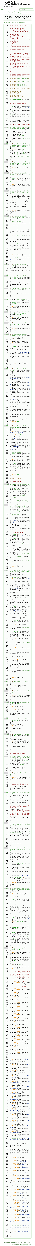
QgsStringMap (26, 138)
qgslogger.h (21, 84)
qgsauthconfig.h (22, 78)
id (23, 149)
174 (6, 425)
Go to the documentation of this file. (14, 22)
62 (6, 173)
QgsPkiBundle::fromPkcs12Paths (20, 571)
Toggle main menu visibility (2, 9)
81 (6, 216)
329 (6, 773)
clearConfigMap (16, 221)
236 (6, 570)
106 (6, 264)
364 (6, 848)
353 (6, 823)
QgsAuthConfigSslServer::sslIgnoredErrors (20, 824)
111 (6, 276)
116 (6, 288)
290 (6, 702)
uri (18, 152)
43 (6, 127)
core (12, 12)
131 (6, 323)
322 (6, 756)
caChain (17, 489)
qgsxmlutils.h (22, 85)
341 (6, 792)
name (20, 150)
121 (6, 299)
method (13, 130)
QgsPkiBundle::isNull (21, 681)
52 (6, 144)
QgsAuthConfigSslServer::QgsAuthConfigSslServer (20, 793)
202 (6, 484)
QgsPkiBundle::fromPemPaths (20, 505)
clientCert (25, 498)
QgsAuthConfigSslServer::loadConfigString (19, 889)
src (6, 12)
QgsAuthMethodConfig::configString (20, 191)
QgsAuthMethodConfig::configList (20, 312)
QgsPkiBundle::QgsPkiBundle (19, 484)
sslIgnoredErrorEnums (20, 832)
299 (6, 718)
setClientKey (15, 500)
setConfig (17, 248)
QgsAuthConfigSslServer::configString (20, 848)
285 (6, 691)
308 (6, 734)
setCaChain (25, 560)
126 (6, 312)
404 (6, 948)
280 (6, 681)
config (19, 317)
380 (6, 888)
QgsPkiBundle (18, 505)
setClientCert (16, 498)
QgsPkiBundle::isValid (21, 691)
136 (6, 334)
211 (6, 505)
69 (6, 191)
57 (6, 162)
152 (6, 368)
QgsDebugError (16, 1138)
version (21, 130)
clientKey (25, 500)
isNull (21, 695)
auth (18, 12)
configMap (20, 156)
